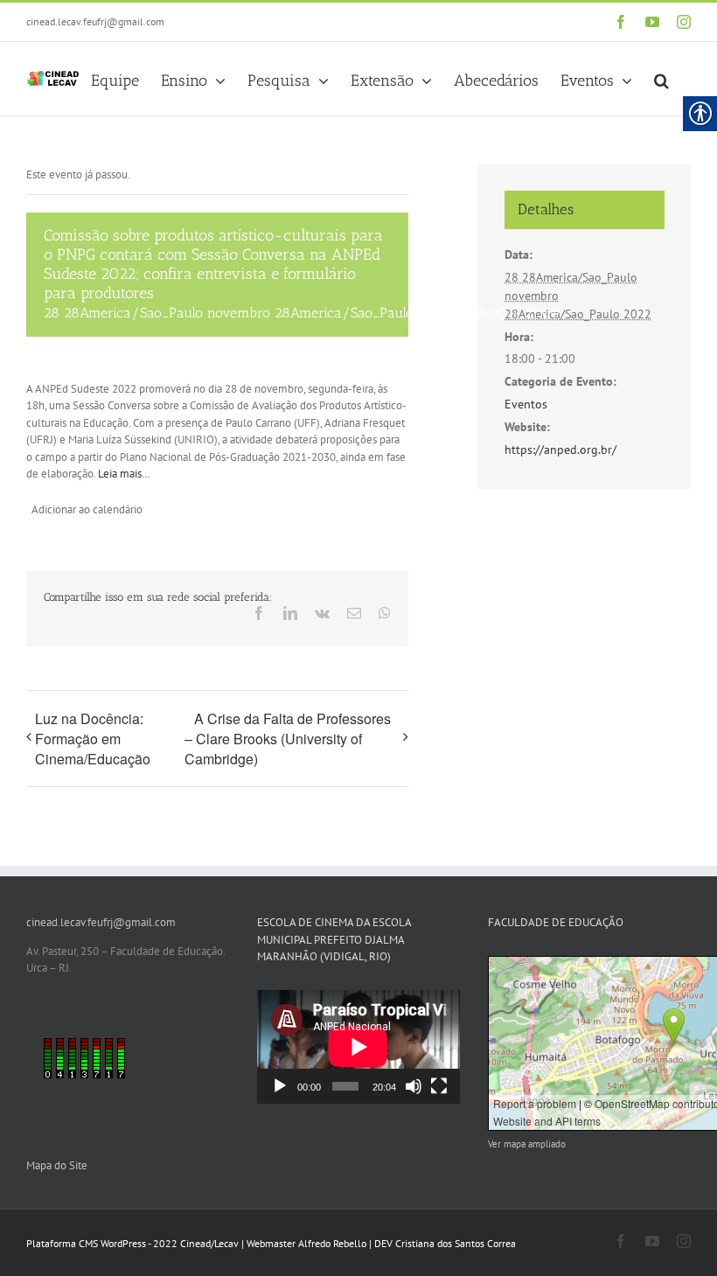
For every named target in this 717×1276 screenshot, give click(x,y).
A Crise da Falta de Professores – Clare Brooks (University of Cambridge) (287, 739)
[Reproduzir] (280, 1086)
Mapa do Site (56, 1165)
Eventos (526, 404)
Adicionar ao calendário (87, 509)
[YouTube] (652, 22)
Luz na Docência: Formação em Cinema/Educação (92, 738)
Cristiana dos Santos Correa (455, 1243)
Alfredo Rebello (332, 1243)
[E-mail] (354, 613)
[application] (358, 1047)
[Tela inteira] (439, 1086)
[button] (661, 78)
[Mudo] (413, 1086)
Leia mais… (124, 473)
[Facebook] (621, 22)
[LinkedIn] (290, 613)
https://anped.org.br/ (560, 449)
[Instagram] (684, 22)
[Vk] (322, 613)
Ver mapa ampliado (527, 1144)
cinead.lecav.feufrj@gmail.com (95, 21)
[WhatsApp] (385, 613)
